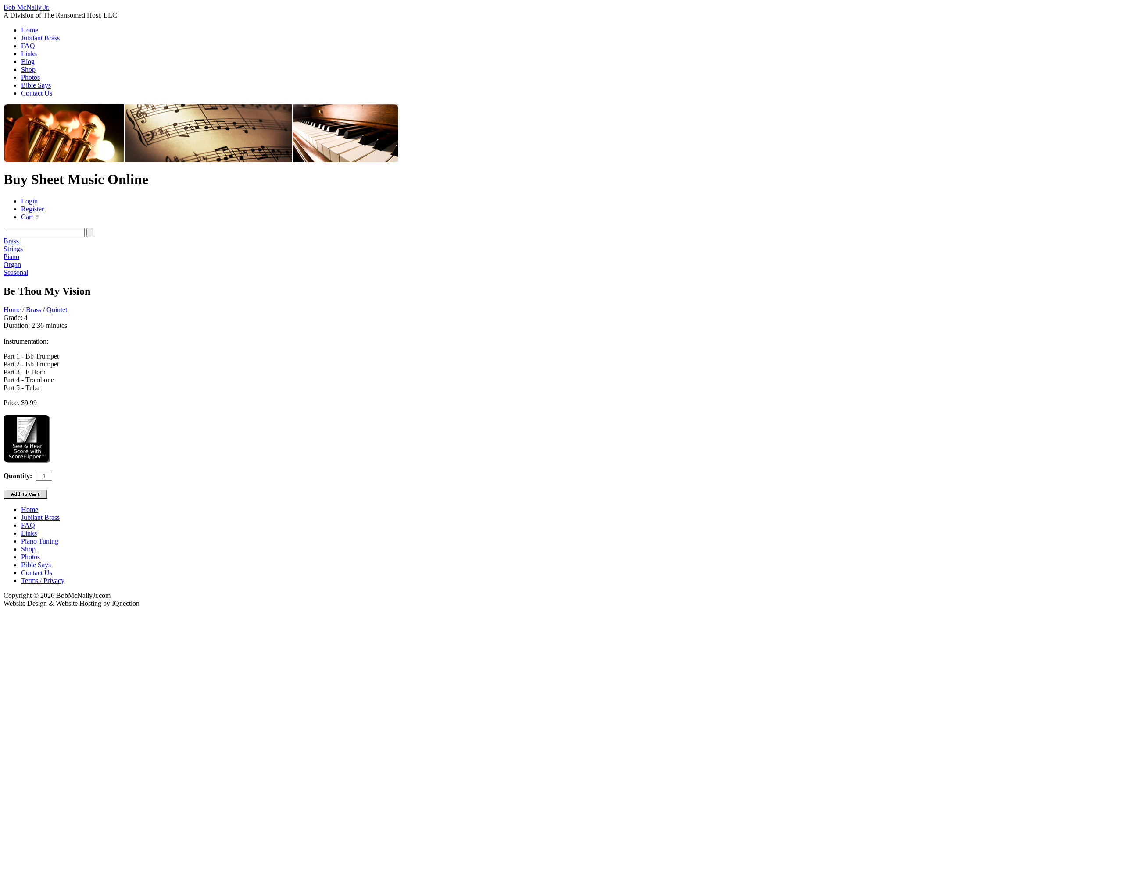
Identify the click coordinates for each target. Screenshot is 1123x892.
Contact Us (36, 93)
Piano (11, 256)
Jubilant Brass (40, 38)
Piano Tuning (39, 541)
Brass (11, 241)
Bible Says (36, 85)
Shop (28, 69)
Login (29, 201)
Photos (30, 77)
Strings (13, 248)
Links (29, 53)
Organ (12, 264)
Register (32, 209)
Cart (28, 216)
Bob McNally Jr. (27, 7)
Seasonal (16, 272)
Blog (28, 61)
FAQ (28, 46)
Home (29, 30)
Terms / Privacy (42, 580)
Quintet (56, 309)
